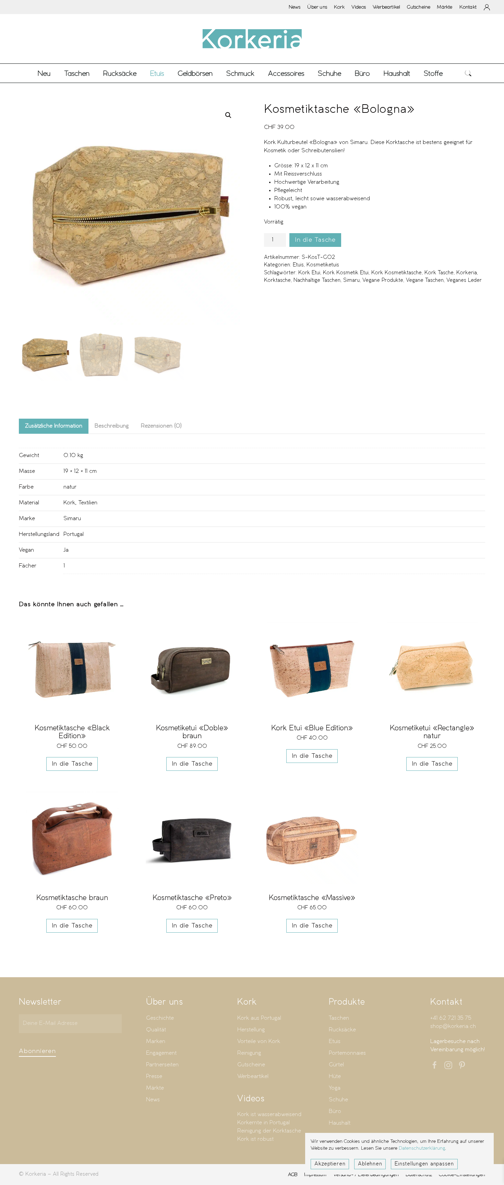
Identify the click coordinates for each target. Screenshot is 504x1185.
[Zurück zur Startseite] (252, 39)
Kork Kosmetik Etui (346, 273)
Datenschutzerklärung (422, 1148)
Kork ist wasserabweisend (269, 1114)
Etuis (298, 265)
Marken (155, 1041)
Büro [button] (362, 73)
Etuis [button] (157, 73)
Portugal (73, 534)
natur (69, 487)
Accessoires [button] (286, 73)
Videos (358, 7)
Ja (66, 550)
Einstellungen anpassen (424, 1164)
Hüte (335, 1076)
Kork (339, 7)
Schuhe (338, 1099)
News (295, 7)
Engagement (161, 1053)
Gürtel (336, 1064)
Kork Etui (309, 273)
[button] (468, 73)
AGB (293, 1174)
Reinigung (249, 1053)
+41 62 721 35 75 (450, 1018)
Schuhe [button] (329, 73)
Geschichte (160, 1018)
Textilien (88, 502)
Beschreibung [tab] (112, 426)
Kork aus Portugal (259, 1018)
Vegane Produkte (382, 280)
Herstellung (251, 1029)
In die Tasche (315, 240)
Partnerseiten (162, 1064)
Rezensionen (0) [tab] (161, 426)
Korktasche (277, 280)
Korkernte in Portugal (263, 1122)
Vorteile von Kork (258, 1041)
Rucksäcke (119, 73)
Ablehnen (370, 1164)
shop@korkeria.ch (453, 1026)
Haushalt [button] (397, 73)
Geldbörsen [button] (195, 73)
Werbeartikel (386, 7)
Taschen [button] (76, 73)
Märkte (444, 7)
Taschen (339, 1018)
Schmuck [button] (240, 73)
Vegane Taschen (425, 280)
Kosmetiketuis (323, 265)
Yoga (334, 1088)
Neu (44, 73)
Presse (154, 1076)
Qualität (156, 1029)
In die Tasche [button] (72, 764)
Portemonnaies (347, 1053)
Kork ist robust (255, 1139)
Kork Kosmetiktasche (396, 273)
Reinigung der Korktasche (269, 1131)
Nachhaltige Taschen (316, 280)
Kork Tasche (439, 273)
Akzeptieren (329, 1164)
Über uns (317, 7)
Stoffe (433, 73)
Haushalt (339, 1123)
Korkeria (466, 273)
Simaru (351, 280)
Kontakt (468, 7)
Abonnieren (37, 1051)
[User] (486, 7)
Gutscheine (418, 7)
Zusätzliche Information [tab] (53, 426)
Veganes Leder (464, 280)
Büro (335, 1111)
